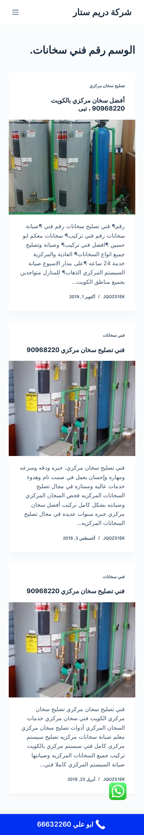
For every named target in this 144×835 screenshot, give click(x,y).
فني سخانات (114, 335)
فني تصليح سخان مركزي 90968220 (76, 349)
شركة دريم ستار (102, 12)
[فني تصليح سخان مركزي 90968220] (72, 408)
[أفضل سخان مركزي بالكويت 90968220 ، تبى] (72, 167)
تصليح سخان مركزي (107, 85)
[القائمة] (15, 12)
